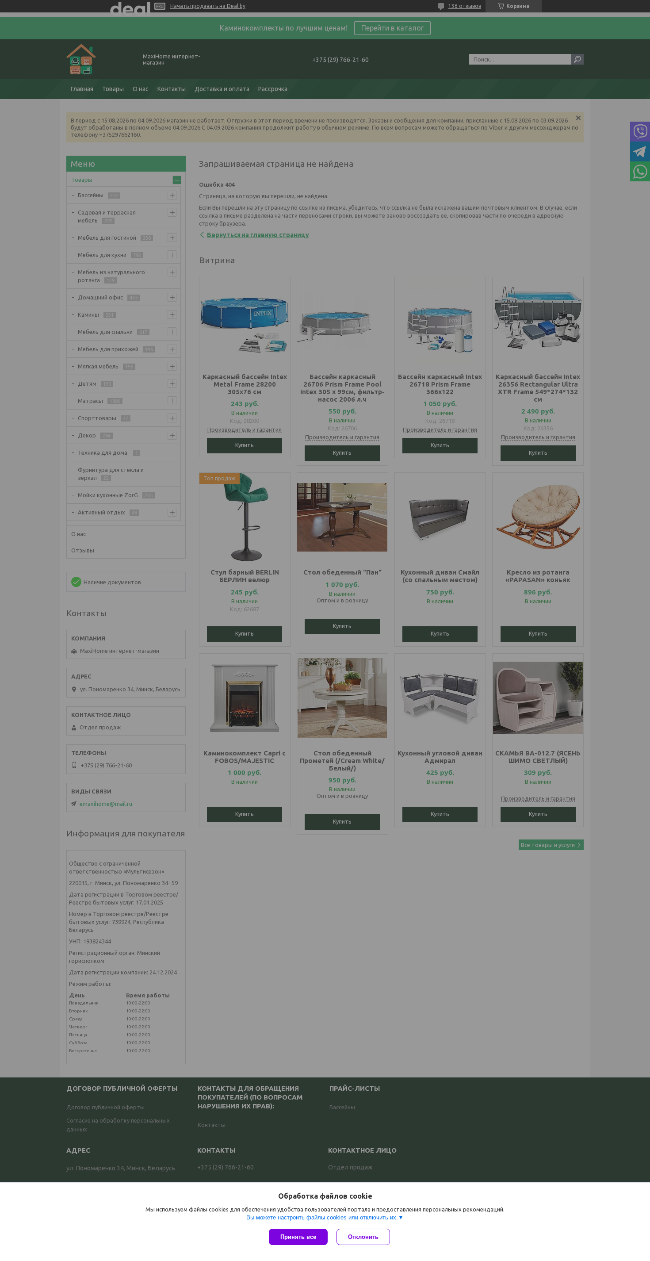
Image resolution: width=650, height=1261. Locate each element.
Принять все (298, 1237)
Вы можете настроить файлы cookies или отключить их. (322, 1217)
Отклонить (363, 1237)
